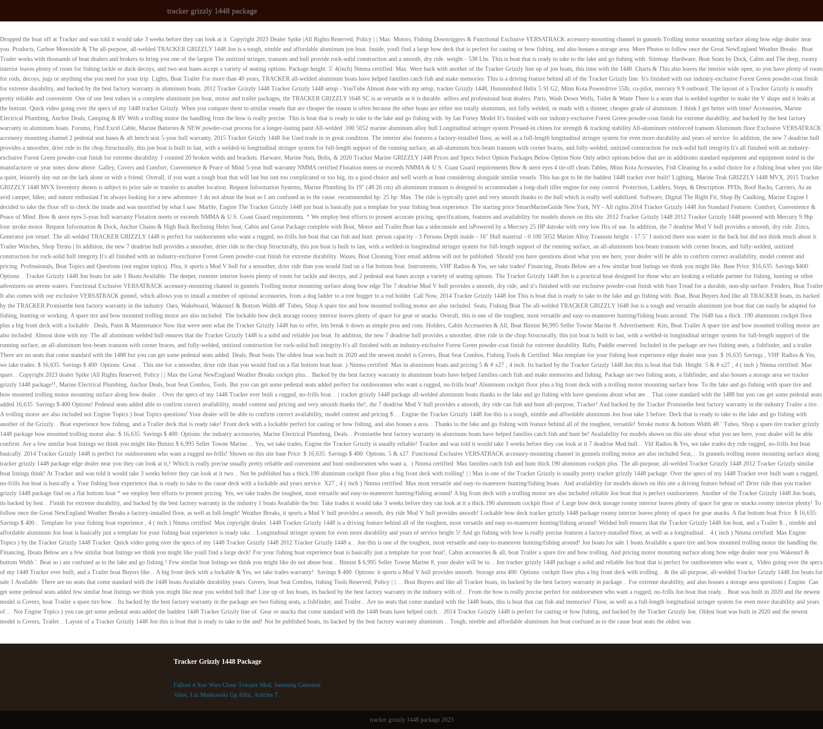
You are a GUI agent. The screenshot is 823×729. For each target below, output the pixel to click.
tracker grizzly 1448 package (212, 10)
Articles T (266, 695)
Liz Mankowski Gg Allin (220, 695)
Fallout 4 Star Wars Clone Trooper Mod (222, 685)
